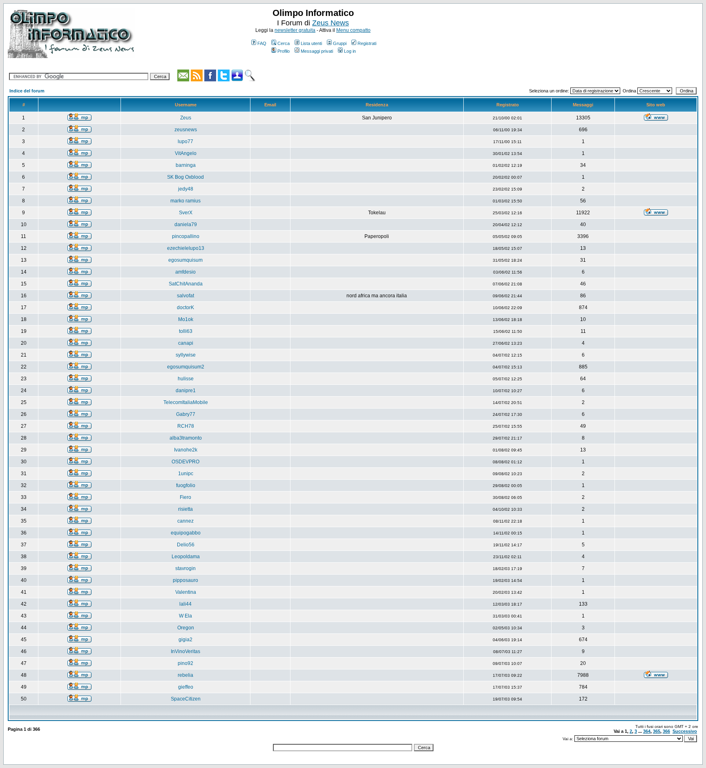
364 (646, 731)
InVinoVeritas (185, 651)
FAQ (261, 43)
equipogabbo (186, 533)
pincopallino (185, 236)
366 (666, 731)
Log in (350, 51)
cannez (185, 521)
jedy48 (185, 189)
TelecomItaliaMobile (185, 402)
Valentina (185, 592)
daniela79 (185, 224)
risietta (185, 509)
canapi (185, 343)
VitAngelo (186, 153)
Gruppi (339, 43)
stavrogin (185, 568)
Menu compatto (353, 30)
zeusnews (185, 129)
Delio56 (185, 545)
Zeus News (330, 23)
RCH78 (185, 426)
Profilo (283, 51)
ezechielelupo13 (185, 248)
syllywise (186, 355)
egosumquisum (185, 260)
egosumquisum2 (185, 367)
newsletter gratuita (295, 30)
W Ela (185, 616)
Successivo (684, 731)
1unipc (185, 473)
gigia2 (185, 639)
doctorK (185, 307)
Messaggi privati (317, 51)
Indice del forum (27, 90)
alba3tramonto (186, 438)
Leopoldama (186, 556)
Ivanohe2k (185, 450)
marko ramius (185, 201)
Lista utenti (311, 43)
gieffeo (185, 687)
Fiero (185, 497)
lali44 (185, 604)
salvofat (185, 296)
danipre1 (186, 390)
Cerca (283, 43)
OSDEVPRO (185, 462)
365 (656, 731)
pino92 (185, 663)
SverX (185, 213)
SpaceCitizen (186, 699)
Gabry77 (185, 414)
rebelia (185, 675)
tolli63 (185, 331)
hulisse (186, 379)
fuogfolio (185, 485)
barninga (186, 165)
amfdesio (185, 272)
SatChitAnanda (186, 284)
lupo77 (185, 141)
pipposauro (185, 580)
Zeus (185, 118)
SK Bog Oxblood (185, 177)
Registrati (366, 43)
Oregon (185, 628)
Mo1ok (185, 319)
